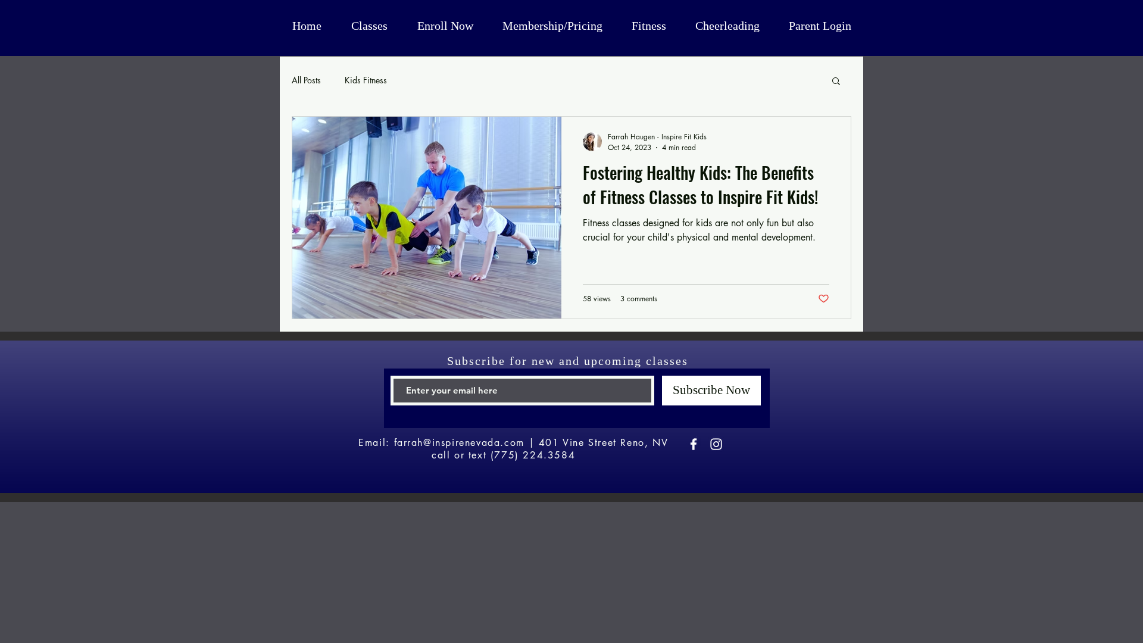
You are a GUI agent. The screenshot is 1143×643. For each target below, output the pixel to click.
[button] (836, 82)
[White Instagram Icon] (716, 444)
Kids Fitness (366, 80)
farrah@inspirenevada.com (459, 442)
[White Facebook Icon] (693, 444)
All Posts (306, 80)
